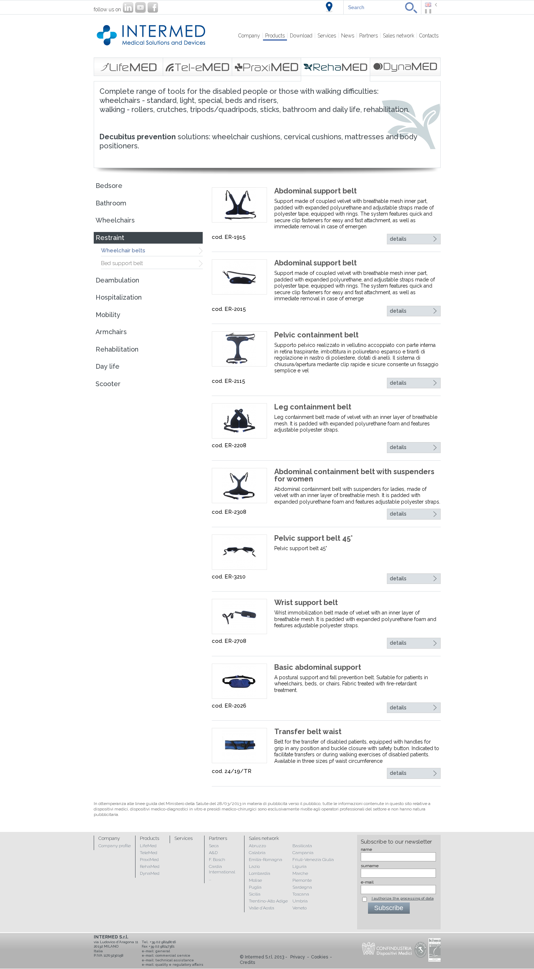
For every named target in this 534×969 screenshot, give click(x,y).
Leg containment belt (312, 407)
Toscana (300, 894)
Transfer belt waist (307, 731)
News (347, 36)
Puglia (255, 887)
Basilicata (302, 845)
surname (370, 865)
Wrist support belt (306, 602)
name (366, 849)
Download (301, 36)
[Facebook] (152, 7)
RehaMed (149, 866)
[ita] (431, 11)
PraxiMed (149, 859)
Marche (300, 873)
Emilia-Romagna (265, 859)
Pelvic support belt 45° (313, 538)
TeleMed (148, 852)
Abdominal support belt (315, 191)
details (398, 239)
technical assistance (174, 960)
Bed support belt (122, 263)
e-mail (367, 882)
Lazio (254, 866)
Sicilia (254, 894)
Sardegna (302, 887)
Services (326, 36)
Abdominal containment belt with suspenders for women (354, 475)
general (162, 951)
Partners (368, 36)
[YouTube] (140, 7)
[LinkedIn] (128, 7)
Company (249, 36)
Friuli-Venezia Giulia (313, 859)
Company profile (114, 845)
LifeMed (148, 845)
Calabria (257, 852)
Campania (302, 852)
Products (275, 36)
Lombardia (259, 873)
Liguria (299, 866)
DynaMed (149, 873)
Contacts (428, 36)
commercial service (172, 955)
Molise (255, 880)
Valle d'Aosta (261, 907)
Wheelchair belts (123, 250)
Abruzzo (257, 845)
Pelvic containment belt (316, 335)
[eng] (431, 5)
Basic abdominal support (317, 667)
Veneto (299, 907)
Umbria (300, 901)
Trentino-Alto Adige (268, 901)
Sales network (398, 36)
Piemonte (302, 880)
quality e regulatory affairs (179, 964)
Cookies (319, 957)
